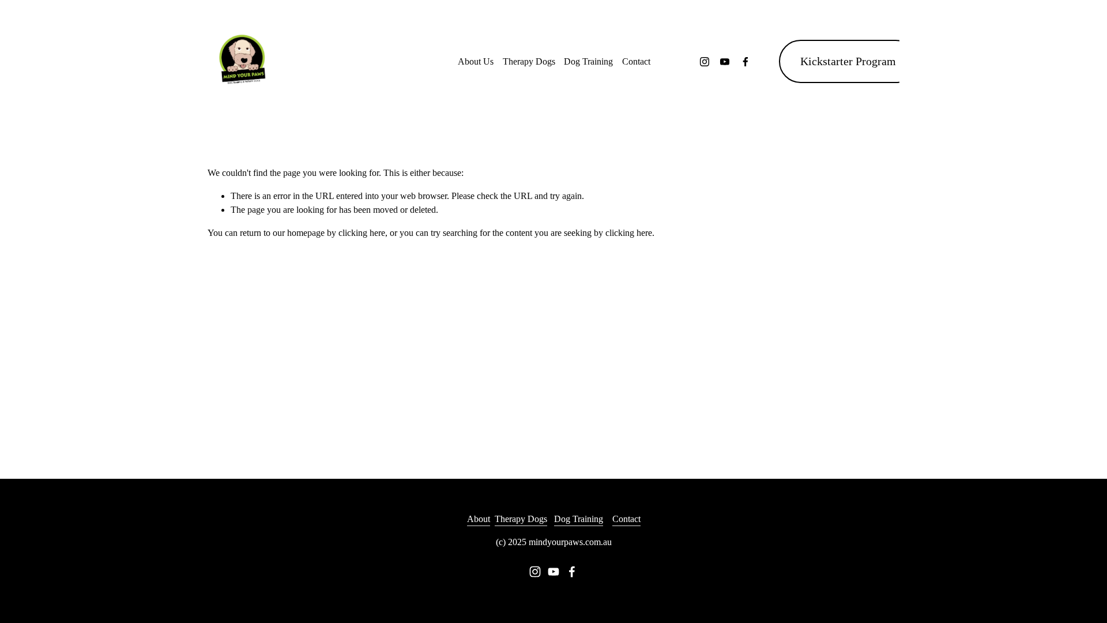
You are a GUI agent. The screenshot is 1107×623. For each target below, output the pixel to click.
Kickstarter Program (848, 61)
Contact (636, 61)
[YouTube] (725, 61)
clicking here (361, 233)
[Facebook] (745, 61)
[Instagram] (704, 61)
